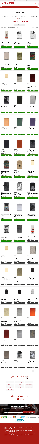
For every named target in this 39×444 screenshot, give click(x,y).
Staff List (9, 382)
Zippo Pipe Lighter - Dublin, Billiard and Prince (5, 172)
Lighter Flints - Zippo (5, 42)
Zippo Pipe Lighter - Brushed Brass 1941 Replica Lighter (5, 320)
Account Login (30, 3)
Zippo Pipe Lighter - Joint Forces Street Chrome (31, 362)
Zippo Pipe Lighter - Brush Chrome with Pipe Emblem (32, 298)
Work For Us (10, 389)
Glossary (19, 384)
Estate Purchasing (29, 384)
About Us (9, 384)
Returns (29, 382)
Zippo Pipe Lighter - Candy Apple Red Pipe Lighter (31, 86)
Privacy (19, 387)
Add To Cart (7, 46)
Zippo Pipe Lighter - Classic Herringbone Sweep (18, 320)
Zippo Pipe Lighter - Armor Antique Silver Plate (31, 258)
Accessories (2, 8)
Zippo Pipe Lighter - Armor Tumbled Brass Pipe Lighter (18, 280)
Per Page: (2, 27)
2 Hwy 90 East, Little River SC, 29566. (13, 431)
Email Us (11, 378)
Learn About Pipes (19, 382)
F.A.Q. (10, 387)
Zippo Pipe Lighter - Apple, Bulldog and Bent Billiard (32, 64)
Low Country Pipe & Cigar (18, 430)
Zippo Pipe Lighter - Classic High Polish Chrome (31, 108)
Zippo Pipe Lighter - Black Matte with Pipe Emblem (18, 298)
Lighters (5, 8)
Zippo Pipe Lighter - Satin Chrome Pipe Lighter (18, 215)
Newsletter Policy (29, 387)
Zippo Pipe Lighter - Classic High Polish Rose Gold (6, 130)
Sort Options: (9, 27)
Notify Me (33, 240)
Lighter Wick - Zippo (31, 236)
